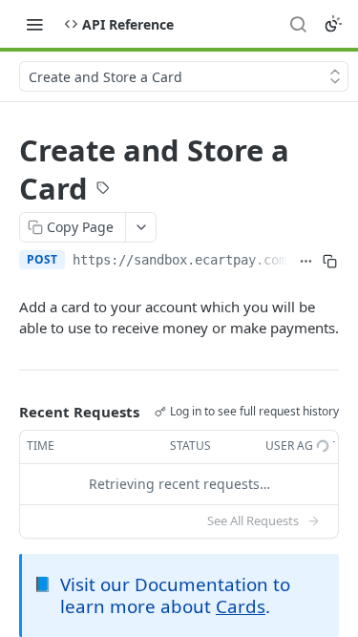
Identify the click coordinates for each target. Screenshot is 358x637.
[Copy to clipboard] (330, 261)
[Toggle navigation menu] (34, 24)
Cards (240, 606)
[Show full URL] (305, 261)
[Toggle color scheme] (333, 24)
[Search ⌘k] (298, 24)
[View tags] (103, 190)
